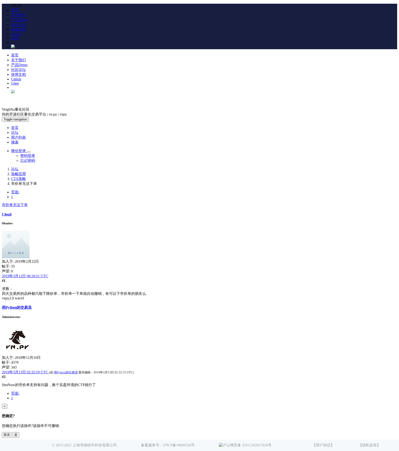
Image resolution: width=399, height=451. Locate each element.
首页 (14, 10)
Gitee (15, 38)
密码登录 (27, 156)
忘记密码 (27, 160)
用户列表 (18, 137)
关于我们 (18, 15)
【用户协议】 (323, 445)
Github (16, 34)
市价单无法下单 (15, 205)
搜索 (14, 142)
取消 (7, 434)
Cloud (7, 214)
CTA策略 (18, 179)
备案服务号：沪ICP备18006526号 (168, 445)
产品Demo (19, 20)
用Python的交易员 (17, 307)
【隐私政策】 (369, 445)
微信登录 (19, 151)
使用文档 (18, 29)
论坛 (14, 132)
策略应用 (18, 174)
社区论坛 (18, 25)
